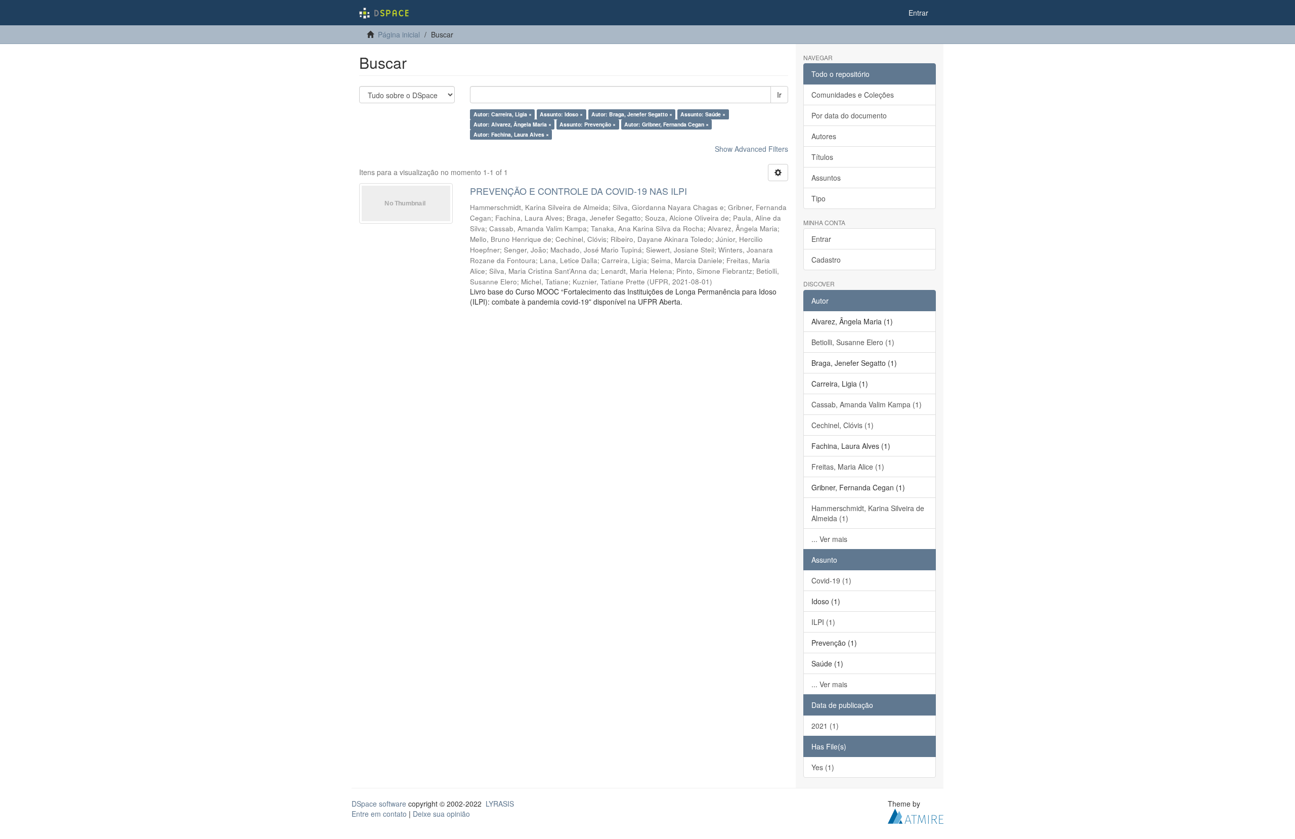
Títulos (822, 157)
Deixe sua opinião (441, 814)
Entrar (821, 239)
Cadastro (826, 260)
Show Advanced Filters (751, 149)
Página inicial (399, 34)
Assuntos (826, 178)
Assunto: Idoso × (561, 114)
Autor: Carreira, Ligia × (502, 114)
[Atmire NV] (915, 815)
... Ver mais (829, 539)
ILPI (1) (823, 622)
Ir (779, 95)
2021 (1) (825, 726)
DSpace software (379, 804)
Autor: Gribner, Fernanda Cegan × (666, 124)
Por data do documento (849, 115)
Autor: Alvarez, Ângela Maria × (512, 124)
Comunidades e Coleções (852, 95)
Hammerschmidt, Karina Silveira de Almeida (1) (867, 513)
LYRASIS (500, 804)
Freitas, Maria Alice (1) (847, 467)
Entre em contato (379, 814)
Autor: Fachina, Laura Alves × (511, 134)
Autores (823, 136)
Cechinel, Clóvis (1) (842, 425)
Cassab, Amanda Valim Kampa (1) (866, 404)
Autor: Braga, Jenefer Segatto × (631, 114)
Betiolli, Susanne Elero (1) (852, 342)
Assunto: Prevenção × (587, 124)
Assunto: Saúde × (702, 114)
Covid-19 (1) (831, 580)
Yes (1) (822, 767)
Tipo (818, 198)
